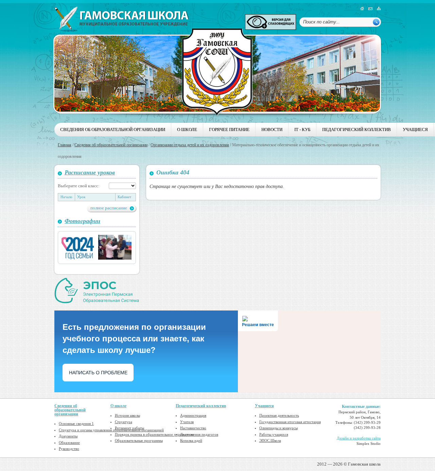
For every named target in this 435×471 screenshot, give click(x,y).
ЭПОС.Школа (270, 440)
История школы (127, 415)
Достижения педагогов (199, 434)
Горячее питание (229, 129)
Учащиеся (415, 129)
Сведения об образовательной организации (112, 129)
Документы (68, 436)
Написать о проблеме (98, 372)
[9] (115, 247)
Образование (69, 442)
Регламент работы (129, 428)
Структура (123, 422)
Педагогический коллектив (356, 129)
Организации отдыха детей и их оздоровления (190, 145)
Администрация (193, 415)
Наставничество (193, 428)
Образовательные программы (139, 440)
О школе (187, 129)
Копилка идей (191, 440)
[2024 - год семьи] (78, 247)
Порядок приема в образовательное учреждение (154, 434)
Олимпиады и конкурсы (278, 428)
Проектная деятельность (279, 415)
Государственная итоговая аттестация (290, 422)
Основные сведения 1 (76, 423)
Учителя (187, 422)
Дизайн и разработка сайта (359, 438)
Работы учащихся (273, 434)
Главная (64, 145)
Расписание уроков (90, 172)
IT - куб (302, 129)
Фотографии (82, 221)
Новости (271, 129)
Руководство (69, 449)
